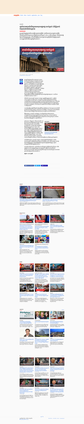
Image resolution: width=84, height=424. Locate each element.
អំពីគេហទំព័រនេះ (50, 418)
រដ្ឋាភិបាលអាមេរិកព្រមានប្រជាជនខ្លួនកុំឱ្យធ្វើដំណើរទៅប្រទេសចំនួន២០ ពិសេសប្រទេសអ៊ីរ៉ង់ (42, 228)
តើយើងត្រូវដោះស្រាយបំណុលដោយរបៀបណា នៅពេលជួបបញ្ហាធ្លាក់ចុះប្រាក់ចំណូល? (41, 296)
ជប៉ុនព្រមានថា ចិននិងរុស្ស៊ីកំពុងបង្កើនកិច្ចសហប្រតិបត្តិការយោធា (51, 133)
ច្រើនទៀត (63, 309)
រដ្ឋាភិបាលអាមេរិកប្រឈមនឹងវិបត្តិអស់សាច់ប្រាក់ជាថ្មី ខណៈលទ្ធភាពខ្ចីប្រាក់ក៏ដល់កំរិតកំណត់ (27, 247)
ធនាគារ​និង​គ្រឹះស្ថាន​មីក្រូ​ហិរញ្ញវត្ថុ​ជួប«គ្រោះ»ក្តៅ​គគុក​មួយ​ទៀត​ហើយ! (26, 322)
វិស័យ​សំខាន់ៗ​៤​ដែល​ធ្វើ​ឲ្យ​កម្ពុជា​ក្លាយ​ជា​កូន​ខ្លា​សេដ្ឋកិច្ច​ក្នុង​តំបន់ (56, 340)
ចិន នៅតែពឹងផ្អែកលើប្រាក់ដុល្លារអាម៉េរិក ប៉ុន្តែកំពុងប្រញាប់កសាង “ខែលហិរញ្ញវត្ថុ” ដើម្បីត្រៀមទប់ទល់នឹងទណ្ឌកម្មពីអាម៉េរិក (57, 390)
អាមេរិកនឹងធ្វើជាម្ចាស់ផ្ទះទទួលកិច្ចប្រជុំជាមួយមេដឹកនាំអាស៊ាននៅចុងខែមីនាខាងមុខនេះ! (41, 248)
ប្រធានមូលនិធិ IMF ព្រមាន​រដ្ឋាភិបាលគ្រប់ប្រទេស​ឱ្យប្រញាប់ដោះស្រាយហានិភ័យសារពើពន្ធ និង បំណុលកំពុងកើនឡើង (26, 391)
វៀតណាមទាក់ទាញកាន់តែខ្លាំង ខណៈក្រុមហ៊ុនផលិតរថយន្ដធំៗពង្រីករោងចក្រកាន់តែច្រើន (27, 296)
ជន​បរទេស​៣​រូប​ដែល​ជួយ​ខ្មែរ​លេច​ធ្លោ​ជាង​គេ (42, 322)
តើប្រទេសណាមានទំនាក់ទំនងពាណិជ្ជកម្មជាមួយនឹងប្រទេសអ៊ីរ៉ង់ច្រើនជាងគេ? (41, 389)
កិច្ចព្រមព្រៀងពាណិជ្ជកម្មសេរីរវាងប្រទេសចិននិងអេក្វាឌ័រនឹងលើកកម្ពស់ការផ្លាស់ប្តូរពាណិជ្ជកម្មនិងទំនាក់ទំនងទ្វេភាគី (30, 200)
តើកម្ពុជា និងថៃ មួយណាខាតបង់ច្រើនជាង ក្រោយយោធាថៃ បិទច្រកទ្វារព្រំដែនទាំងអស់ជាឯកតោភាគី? (26, 275)
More (63, 213)
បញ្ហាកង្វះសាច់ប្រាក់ (28, 75)
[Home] (16, 15)
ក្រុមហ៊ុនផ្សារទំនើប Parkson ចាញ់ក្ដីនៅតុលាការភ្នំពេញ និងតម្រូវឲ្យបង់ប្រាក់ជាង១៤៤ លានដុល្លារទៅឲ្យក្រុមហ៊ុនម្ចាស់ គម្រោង (42, 341)
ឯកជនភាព (58, 418)
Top (42, 416)
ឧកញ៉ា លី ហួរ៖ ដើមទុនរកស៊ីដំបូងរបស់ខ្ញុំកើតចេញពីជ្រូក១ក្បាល (26, 340)
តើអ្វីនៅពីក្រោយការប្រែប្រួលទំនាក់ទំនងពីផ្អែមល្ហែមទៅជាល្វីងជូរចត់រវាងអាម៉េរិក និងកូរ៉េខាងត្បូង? (57, 369)
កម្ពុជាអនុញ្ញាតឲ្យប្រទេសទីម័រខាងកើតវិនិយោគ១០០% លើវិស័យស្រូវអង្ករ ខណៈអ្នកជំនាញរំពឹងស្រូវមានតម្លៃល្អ (53, 200)
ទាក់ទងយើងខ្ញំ (54, 418)
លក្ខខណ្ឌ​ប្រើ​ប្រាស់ (62, 418)
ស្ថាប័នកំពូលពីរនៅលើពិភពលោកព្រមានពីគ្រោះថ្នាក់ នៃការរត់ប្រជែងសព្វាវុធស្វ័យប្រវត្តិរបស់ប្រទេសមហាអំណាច (42, 369)
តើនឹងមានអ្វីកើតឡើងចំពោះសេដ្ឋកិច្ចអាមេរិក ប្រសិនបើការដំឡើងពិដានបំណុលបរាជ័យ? (57, 227)
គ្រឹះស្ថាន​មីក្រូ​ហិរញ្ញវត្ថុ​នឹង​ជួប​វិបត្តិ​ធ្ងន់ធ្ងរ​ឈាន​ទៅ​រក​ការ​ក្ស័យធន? (56, 322)
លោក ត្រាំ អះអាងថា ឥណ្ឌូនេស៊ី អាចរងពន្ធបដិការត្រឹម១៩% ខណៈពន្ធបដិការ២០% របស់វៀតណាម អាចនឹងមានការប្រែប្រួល (57, 275)
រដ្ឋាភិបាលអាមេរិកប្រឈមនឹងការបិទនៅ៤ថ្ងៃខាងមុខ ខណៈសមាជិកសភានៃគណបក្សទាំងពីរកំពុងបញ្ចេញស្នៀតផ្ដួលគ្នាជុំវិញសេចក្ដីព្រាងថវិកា (26, 227)
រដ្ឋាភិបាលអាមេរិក (23, 75)
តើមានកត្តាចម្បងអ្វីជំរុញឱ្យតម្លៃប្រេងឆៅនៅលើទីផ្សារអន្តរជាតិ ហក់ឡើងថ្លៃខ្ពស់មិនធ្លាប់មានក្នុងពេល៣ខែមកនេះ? (57, 296)
